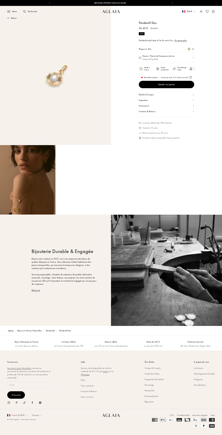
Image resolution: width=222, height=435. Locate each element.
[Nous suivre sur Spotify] (40, 402)
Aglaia (11, 330)
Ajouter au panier (166, 84)
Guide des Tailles (152, 373)
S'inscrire (16, 395)
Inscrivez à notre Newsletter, (19, 368)
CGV (172, 415)
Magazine (198, 379)
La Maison (198, 368)
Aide (213, 415)
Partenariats (150, 390)
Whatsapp (85, 374)
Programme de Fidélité (154, 379)
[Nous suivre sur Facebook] (32, 402)
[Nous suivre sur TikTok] (24, 402)
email (105, 371)
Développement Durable (204, 373)
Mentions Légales (200, 415)
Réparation (149, 401)
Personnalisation (151, 396)
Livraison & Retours (89, 391)
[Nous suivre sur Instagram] (8, 402)
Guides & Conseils (153, 368)
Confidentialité (183, 415)
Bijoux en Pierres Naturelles (29, 330)
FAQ (83, 380)
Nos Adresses (200, 385)
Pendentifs (50, 330)
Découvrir (36, 290)
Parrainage (149, 385)
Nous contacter (87, 385)
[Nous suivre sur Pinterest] (16, 402)
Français (35, 415)
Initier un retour (87, 397)
